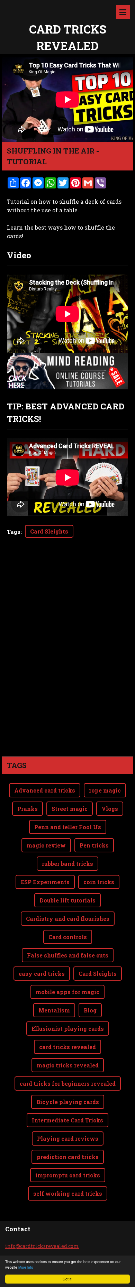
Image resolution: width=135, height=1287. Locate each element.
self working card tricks (67, 1193)
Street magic (70, 808)
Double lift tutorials (67, 900)
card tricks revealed (67, 1046)
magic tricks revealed (68, 1065)
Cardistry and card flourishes (67, 918)
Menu (123, 12)
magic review (46, 845)
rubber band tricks (67, 863)
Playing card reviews (67, 1138)
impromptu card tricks (67, 1175)
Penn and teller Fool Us (67, 827)
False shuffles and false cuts (67, 955)
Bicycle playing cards (67, 1101)
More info (25, 1267)
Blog (90, 1010)
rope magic (105, 790)
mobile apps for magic (67, 992)
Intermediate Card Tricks (67, 1120)
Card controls (67, 937)
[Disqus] (67, 659)
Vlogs (109, 808)
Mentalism (54, 1010)
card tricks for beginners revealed (68, 1083)
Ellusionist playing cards (68, 1028)
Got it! (67, 1278)
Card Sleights (49, 531)
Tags (13, 531)
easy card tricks (42, 973)
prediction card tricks (68, 1156)
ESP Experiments (45, 882)
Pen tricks (94, 845)
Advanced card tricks (44, 790)
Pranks (27, 808)
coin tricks (98, 882)
